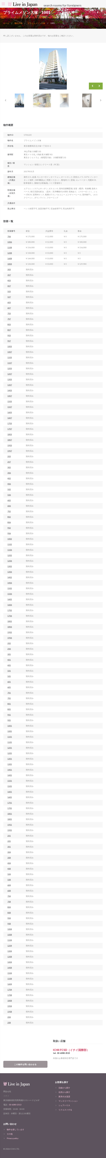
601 (9, 682)
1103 (9, 357)
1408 (9, 967)
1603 (9, 412)
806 (9, 522)
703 (9, 313)
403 (9, 280)
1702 (9, 610)
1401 (9, 770)
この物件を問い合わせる (25, 1064)
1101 (9, 737)
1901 (9, 824)
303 (9, 269)
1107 (9, 363)
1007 (9, 352)
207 (9, 462)
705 (9, 698)
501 (9, 671)
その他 (10, 1134)
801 (9, 704)
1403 (9, 390)
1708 (9, 995)
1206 (9, 561)
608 (9, 890)
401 (9, 660)
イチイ (6, 1096)
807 (9, 330)
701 (9, 693)
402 (9, 478)
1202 (9, 555)
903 (9, 335)
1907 (9, 451)
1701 (9, 803)
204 (9, 1017)
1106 (9, 550)
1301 (9, 759)
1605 (9, 797)
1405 (9, 775)
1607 (9, 418)
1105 (9, 742)
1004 (9, 929)
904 (9, 918)
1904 (9, 1006)
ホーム (6, 23)
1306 (9, 572)
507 (9, 297)
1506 (9, 594)
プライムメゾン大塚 (36, 23)
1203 (9, 368)
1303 (9, 379)
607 (9, 308)
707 (9, 319)
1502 (9, 588)
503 (9, 291)
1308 (9, 956)
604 (9, 885)
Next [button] (99, 86)
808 (9, 912)
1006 (9, 242)
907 (9, 341)
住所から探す (64, 1092)
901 (9, 715)
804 (9, 907)
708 (9, 901)
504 (9, 874)
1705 (9, 808)
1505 (9, 786)
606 (9, 506)
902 (9, 528)
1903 (9, 445)
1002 (9, 539)
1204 (9, 945)
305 (9, 654)
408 (9, 868)
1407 (9, 396)
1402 (9, 577)
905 (9, 720)
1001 (9, 726)
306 (9, 473)
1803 (9, 434)
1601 (9, 792)
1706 (9, 616)
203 (9, 456)
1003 (9, 346)
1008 (9, 934)
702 (9, 511)
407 (9, 286)
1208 (9, 253)
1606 (9, 605)
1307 (9, 385)
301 (9, 846)
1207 (9, 374)
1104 (9, 940)
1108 (9, 247)
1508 (9, 978)
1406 (9, 583)
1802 (9, 621)
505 (9, 676)
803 (9, 324)
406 (9, 484)
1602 (9, 599)
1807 (9, 440)
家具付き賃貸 (64, 1096)
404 (9, 863)
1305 (9, 764)
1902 (9, 632)
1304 (9, 951)
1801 (9, 813)
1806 (9, 627)
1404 (9, 962)
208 (9, 1022)
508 (9, 879)
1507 (9, 407)
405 (9, 665)
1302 (9, 566)
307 (9, 275)
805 (9, 709)
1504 (9, 973)
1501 (9, 781)
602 (9, 500)
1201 (9, 748)
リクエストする (65, 1110)
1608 (9, 258)
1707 (9, 429)
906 (9, 533)
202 (9, 643)
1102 (9, 544)
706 (9, 236)
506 (9, 495)
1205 (9, 753)
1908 (9, 1011)
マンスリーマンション (68, 1101)
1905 (9, 830)
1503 (9, 401)
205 (9, 841)
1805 (9, 819)
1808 (9, 1000)
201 (9, 835)
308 (9, 857)
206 (9, 649)
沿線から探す (64, 1088)
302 (9, 467)
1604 (9, 984)
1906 (9, 638)
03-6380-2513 (63, 1053)
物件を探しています (15, 1129)
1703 (9, 423)
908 (9, 923)
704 (9, 896)
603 (9, 302)
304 (9, 852)
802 (9, 517)
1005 (9, 731)
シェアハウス (64, 1105)
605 (9, 687)
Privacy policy (12, 1138)
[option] (53, 68)
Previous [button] (92, 86)
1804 (9, 264)
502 (9, 489)
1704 (9, 989)
